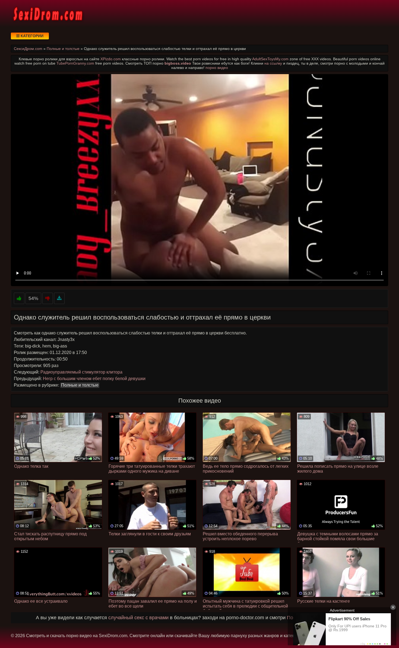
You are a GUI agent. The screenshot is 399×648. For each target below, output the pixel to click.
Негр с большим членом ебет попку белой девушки (94, 378)
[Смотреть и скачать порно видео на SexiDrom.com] (47, 13)
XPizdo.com (110, 59)
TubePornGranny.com (75, 63)
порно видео (216, 67)
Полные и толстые (80, 385)
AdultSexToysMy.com (270, 59)
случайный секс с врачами (138, 617)
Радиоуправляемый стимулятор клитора (81, 372)
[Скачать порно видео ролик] (59, 298)
